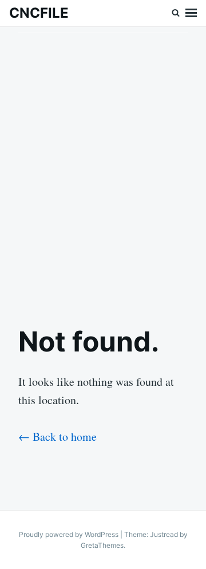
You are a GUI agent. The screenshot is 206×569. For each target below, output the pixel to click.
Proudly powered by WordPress (69, 534)
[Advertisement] (103, 167)
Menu (191, 13)
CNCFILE (39, 13)
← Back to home (57, 436)
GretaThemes (102, 545)
